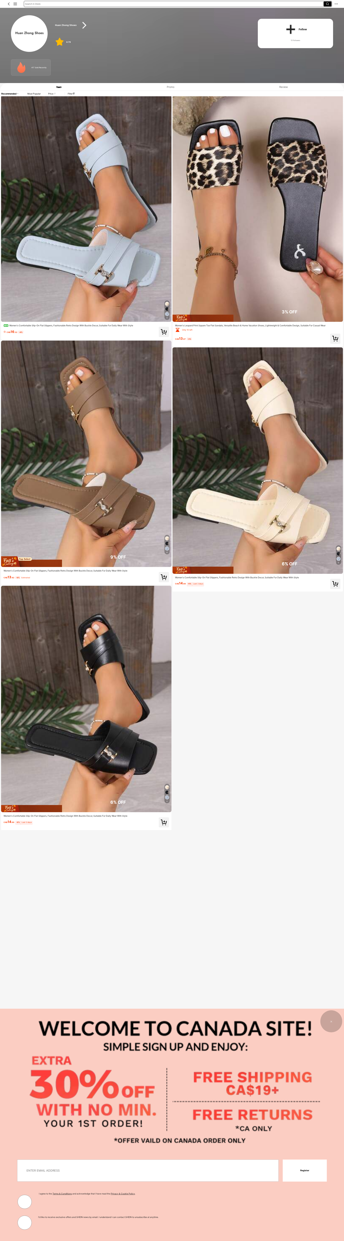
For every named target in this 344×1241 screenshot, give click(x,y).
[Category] (15, 4)
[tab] (57, 87)
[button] (9, 4)
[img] (86, 561)
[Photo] (21, 67)
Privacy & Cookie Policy (123, 1193)
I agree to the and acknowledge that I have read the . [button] (87, 1193)
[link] (29, 33)
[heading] (151, 25)
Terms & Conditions (62, 1193)
